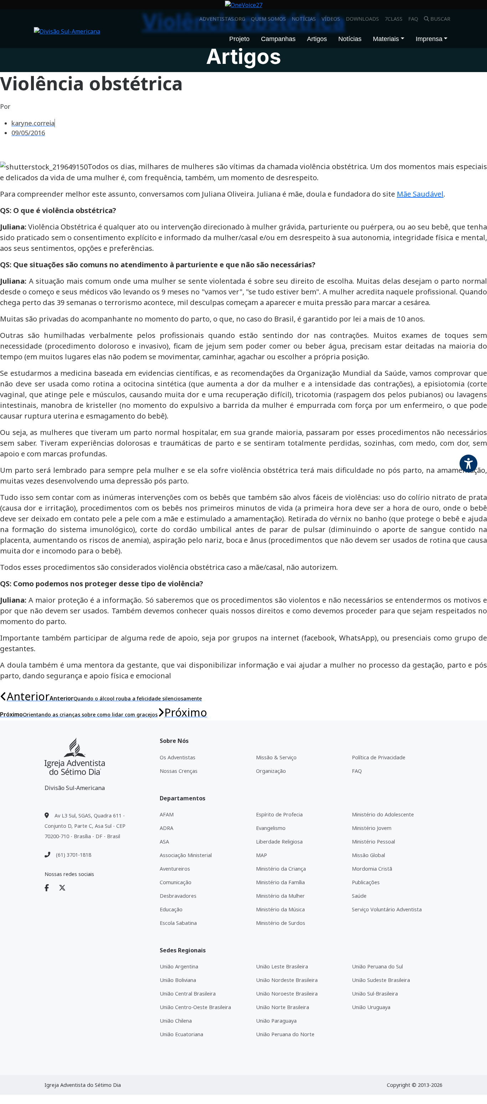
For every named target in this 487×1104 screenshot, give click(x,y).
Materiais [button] (386, 38)
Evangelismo (271, 828)
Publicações (366, 882)
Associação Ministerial (186, 855)
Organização (271, 771)
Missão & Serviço (276, 757)
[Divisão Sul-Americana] (75, 756)
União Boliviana (178, 980)
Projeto (239, 38)
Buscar (440, 18)
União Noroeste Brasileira (287, 993)
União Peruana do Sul (377, 966)
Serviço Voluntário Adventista (387, 909)
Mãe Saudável (420, 194)
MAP (261, 855)
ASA (164, 841)
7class (394, 18)
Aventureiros (175, 868)
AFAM (167, 814)
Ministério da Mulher (280, 895)
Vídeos (331, 18)
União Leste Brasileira (282, 966)
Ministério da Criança (281, 868)
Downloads (362, 18)
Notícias (304, 18)
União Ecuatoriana (181, 1034)
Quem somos (268, 18)
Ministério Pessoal (373, 841)
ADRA (166, 828)
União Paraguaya (276, 1020)
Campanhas (278, 38)
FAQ (413, 18)
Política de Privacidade (378, 757)
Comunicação (175, 882)
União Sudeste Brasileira (381, 980)
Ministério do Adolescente (383, 814)
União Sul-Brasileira (375, 993)
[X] (66, 888)
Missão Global (368, 855)
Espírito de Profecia (279, 814)
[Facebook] (51, 888)
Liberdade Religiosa (279, 841)
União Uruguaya (371, 1007)
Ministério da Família (280, 882)
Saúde (359, 895)
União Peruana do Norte (285, 1034)
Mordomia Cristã (372, 868)
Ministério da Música (280, 909)
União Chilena (176, 1020)
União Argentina (179, 966)
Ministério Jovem (371, 828)
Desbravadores (178, 895)
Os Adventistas (177, 757)
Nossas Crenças (179, 771)
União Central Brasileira (188, 993)
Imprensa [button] (429, 38)
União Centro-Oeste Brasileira (195, 1007)
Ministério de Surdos (280, 923)
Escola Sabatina (178, 923)
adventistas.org (222, 18)
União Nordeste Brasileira (287, 980)
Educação (171, 909)
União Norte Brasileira (282, 1007)
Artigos (317, 38)
